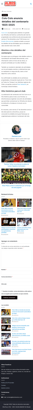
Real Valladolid (22, 84)
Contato (3, 385)
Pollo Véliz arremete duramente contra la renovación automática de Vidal (21, 311)
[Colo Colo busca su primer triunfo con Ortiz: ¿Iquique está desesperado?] (6, 352)
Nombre (4, 269)
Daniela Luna (7, 29)
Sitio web (3, 284)
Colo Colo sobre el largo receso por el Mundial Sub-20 (24, 210)
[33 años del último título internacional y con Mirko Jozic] (24, 222)
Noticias (9, 11)
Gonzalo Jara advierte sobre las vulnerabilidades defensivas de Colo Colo (21, 343)
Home (4, 11)
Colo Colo (4, 32)
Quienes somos (5, 388)
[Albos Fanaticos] (10, 3)
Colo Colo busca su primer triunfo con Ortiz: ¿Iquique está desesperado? (21, 351)
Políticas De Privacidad (7, 382)
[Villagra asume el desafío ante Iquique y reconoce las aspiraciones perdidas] (8, 222)
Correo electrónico (6, 276)
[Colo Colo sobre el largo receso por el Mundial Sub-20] (24, 203)
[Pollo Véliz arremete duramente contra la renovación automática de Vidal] (8, 203)
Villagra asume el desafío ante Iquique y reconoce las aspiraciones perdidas (20, 327)
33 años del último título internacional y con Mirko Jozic (24, 229)
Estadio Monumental (7, 41)
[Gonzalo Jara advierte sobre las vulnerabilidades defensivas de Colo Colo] (6, 343)
